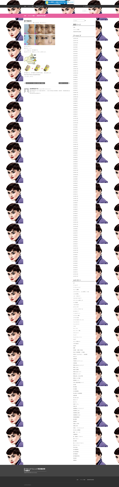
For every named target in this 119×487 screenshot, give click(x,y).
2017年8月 (75, 127)
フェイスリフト (76, 321)
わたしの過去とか (76, 341)
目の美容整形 (76, 391)
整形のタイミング (76, 373)
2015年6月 (75, 183)
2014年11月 (75, 198)
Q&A (25, 6)
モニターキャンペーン (77, 337)
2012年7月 (75, 258)
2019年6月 (75, 81)
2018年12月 (75, 92)
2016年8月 (75, 153)
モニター (75, 334)
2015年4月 (75, 187)
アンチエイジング (76, 287)
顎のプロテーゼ (76, 445)
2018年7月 (75, 103)
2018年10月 (75, 96)
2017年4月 (75, 135)
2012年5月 (75, 263)
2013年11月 (75, 224)
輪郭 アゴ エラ (76, 432)
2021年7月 (75, 49)
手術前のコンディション (78, 360)
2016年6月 (75, 157)
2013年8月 (75, 230)
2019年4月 (75, 86)
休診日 (74, 345)
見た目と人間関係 (76, 430)
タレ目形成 (75, 302)
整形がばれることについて (78, 365)
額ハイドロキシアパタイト (78, 443)
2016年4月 (75, 161)
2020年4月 (75, 66)
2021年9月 (75, 44)
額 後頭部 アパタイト (78, 436)
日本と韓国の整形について (78, 382)
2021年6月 (75, 51)
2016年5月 (75, 159)
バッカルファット (76, 313)
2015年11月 (75, 172)
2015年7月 (75, 181)
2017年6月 (75, 131)
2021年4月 (75, 55)
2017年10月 (75, 122)
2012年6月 (75, 261)
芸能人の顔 (75, 425)
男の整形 (75, 386)
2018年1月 (75, 116)
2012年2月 (75, 269)
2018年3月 (75, 111)
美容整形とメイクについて (78, 408)
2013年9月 (75, 228)
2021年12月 (75, 38)
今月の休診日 (76, 343)
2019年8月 (75, 77)
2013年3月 (75, 241)
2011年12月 (75, 274)
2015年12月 (75, 170)
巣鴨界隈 (75, 358)
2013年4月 (75, 239)
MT (74, 283)
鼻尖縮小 (75, 458)
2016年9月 (75, 150)
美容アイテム (76, 404)
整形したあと (76, 367)
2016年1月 (75, 168)
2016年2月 (75, 166)
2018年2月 (75, 114)
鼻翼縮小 (75, 460)
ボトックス (75, 328)
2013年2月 (75, 243)
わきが (74, 339)
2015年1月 (75, 194)
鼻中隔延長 (75, 453)
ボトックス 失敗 (76, 330)
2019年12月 (75, 68)
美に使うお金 (76, 397)
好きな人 (75, 356)
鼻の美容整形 (36, 22)
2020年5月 (75, 64)
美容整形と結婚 (76, 412)
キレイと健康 (76, 289)
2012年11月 (75, 250)
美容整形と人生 (76, 410)
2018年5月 (75, 107)
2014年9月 (75, 202)
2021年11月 (75, 40)
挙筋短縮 (75, 363)
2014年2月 (75, 217)
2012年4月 (75, 265)
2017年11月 (75, 120)
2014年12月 (75, 196)
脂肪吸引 (75, 421)
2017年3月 (75, 137)
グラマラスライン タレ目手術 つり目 (81, 291)
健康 (74, 347)
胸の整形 (75, 419)
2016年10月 (75, 148)
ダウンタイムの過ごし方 (78, 300)
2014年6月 (75, 209)
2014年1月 (75, 220)
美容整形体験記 (76, 417)
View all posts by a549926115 (35, 93)
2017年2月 (75, 140)
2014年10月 (75, 200)
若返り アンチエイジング (78, 427)
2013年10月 (75, 226)
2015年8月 (75, 178)
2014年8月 (75, 204)
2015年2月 (75, 191)
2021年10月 (75, 42)
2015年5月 (75, 185)
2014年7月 (75, 207)
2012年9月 (75, 254)
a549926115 (43, 22)
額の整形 (75, 440)
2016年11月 (75, 146)
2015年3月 (75, 189)
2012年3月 (75, 267)
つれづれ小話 (76, 304)
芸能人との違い (76, 423)
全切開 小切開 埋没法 (78, 350)
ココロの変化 (76, 293)
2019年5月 (75, 83)
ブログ (74, 326)
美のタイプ (75, 399)
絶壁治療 (75, 395)
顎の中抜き (75, 447)
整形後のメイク (76, 380)
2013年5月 (75, 237)
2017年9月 (75, 124)
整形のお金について (77, 371)
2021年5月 (75, 53)
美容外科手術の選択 (40, 6)
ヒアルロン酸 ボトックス (78, 319)
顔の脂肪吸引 (76, 449)
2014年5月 (75, 211)
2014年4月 (75, 213)
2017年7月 (75, 129)
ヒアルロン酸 (76, 317)
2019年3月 (75, 88)
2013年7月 (75, 233)
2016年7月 (75, 155)
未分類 (74, 384)
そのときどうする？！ (77, 298)
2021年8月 (75, 47)
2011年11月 (75, 276)
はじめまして (76, 311)
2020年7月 (75, 60)
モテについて (76, 332)
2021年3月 (75, 57)
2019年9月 (75, 75)
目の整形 (75, 388)
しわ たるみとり (76, 296)
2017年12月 (75, 118)
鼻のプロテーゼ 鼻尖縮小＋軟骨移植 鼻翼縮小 (35, 83)
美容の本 (75, 406)
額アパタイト (76, 438)
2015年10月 (75, 174)
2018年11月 (75, 94)
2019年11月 (75, 70)
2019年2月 (75, 90)
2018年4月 (75, 109)
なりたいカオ (76, 306)
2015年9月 (75, 176)
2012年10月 (75, 252)
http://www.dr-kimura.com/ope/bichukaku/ (32, 74)
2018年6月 (75, 105)
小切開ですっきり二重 (63, 83)
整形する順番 (76, 369)
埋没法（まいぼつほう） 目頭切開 (80, 354)
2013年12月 (75, 222)
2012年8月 (75, 256)
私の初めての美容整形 (77, 393)
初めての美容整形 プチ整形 (79, 352)
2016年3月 (75, 163)
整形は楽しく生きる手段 (78, 376)
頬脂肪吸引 (75, 434)
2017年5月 (75, 133)
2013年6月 (75, 235)
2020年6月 (75, 62)
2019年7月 (75, 79)
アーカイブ (75, 285)
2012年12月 (75, 248)
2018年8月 (75, 101)
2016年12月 (75, 144)
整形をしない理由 (76, 378)
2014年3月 (75, 215)
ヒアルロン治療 (76, 315)
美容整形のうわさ (76, 414)
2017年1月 (75, 142)
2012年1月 (75, 271)
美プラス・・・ (76, 401)
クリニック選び (31, 6)
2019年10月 (75, 73)
